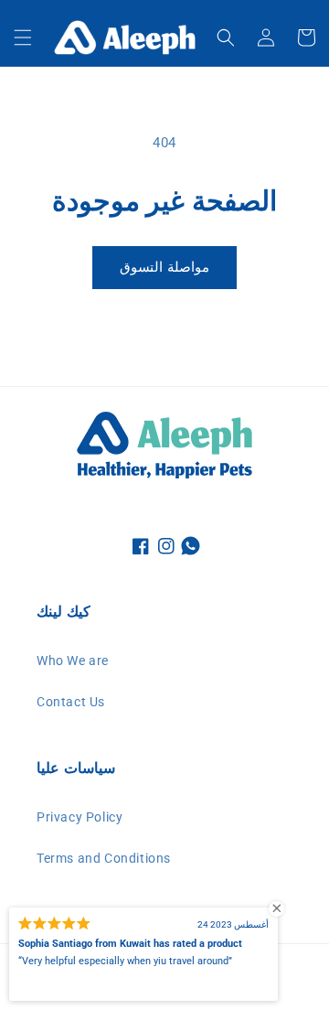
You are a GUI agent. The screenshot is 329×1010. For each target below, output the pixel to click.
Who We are (73, 660)
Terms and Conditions (104, 858)
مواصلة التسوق (164, 267)
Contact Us (71, 701)
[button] (23, 37)
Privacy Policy (79, 817)
